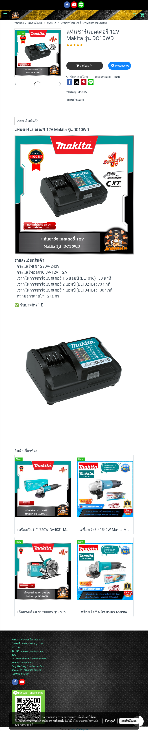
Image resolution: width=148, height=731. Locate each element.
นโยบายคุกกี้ (26, 724)
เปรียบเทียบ (104, 76)
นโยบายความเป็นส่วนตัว (85, 721)
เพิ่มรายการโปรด (78, 76)
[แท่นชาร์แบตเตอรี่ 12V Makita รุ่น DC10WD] (38, 53)
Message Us (122, 65)
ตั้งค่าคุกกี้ (110, 721)
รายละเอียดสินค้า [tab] (27, 120)
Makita (80, 100)
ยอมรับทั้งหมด (129, 721)
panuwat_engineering (31, 651)
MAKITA (82, 91)
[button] (133, 15)
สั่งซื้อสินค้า (86, 65)
